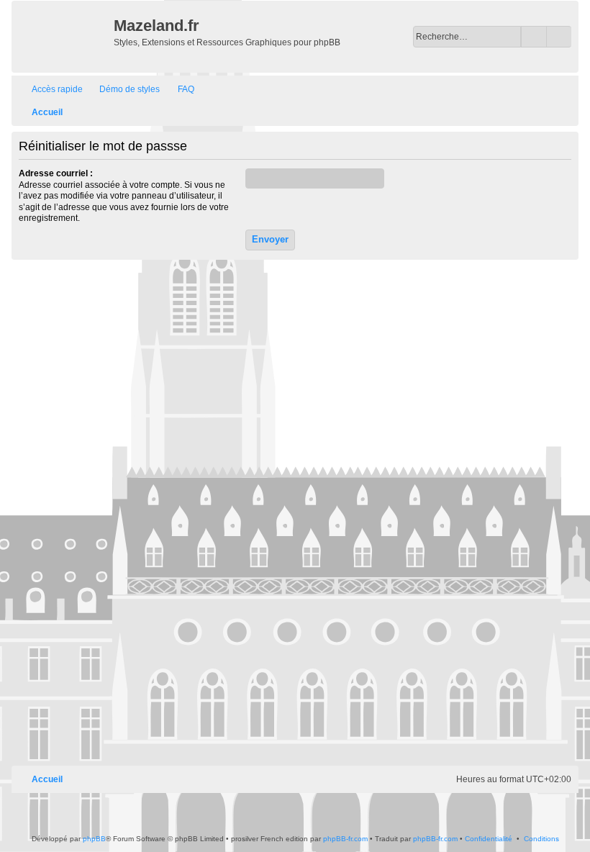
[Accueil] (64, 36)
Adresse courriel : (56, 173)
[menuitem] (123, 89)
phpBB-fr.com (345, 839)
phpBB (94, 839)
